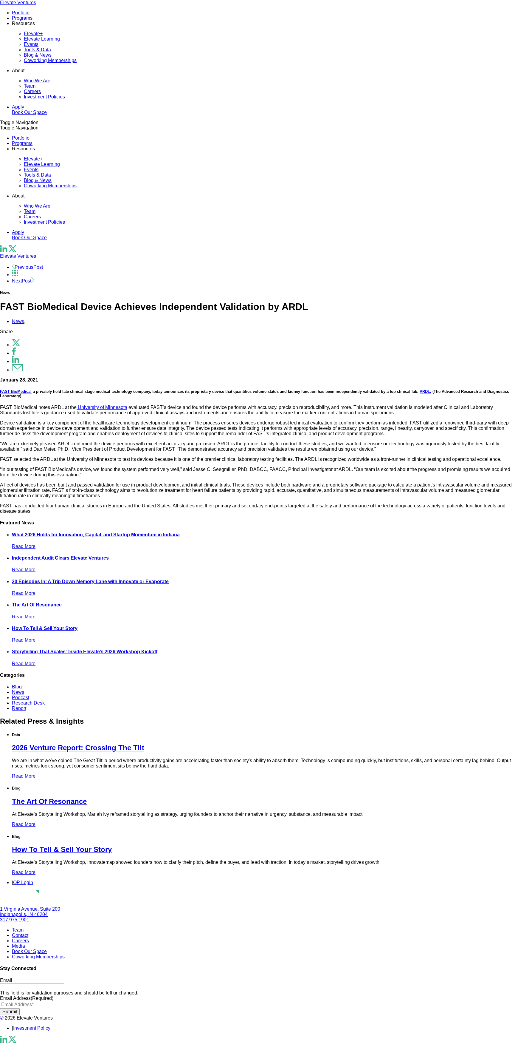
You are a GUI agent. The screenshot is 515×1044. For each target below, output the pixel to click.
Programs (22, 18)
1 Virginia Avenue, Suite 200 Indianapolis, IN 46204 (30, 911)
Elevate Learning (42, 38)
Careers (32, 91)
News (18, 321)
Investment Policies (44, 96)
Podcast (20, 697)
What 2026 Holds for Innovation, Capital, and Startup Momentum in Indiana (96, 534)
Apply (18, 106)
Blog (17, 686)
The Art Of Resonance (37, 604)
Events (31, 44)
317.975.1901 (14, 919)
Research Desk (28, 702)
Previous (29, 267)
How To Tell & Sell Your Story (44, 628)
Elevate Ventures (18, 2)
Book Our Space (29, 112)
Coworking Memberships (50, 60)
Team (29, 86)
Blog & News (38, 55)
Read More (23, 546)
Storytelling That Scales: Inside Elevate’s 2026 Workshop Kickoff (84, 651)
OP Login (23, 882)
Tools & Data (37, 49)
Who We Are (37, 80)
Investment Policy (31, 1028)
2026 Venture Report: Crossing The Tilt (78, 748)
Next (21, 280)
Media (18, 946)
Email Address (26, 998)
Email (6, 980)
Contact (20, 935)
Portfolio (21, 12)
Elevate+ (33, 33)
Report (19, 708)
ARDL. (425, 391)
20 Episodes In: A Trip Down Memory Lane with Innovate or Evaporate (90, 581)
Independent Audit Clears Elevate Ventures (60, 557)
